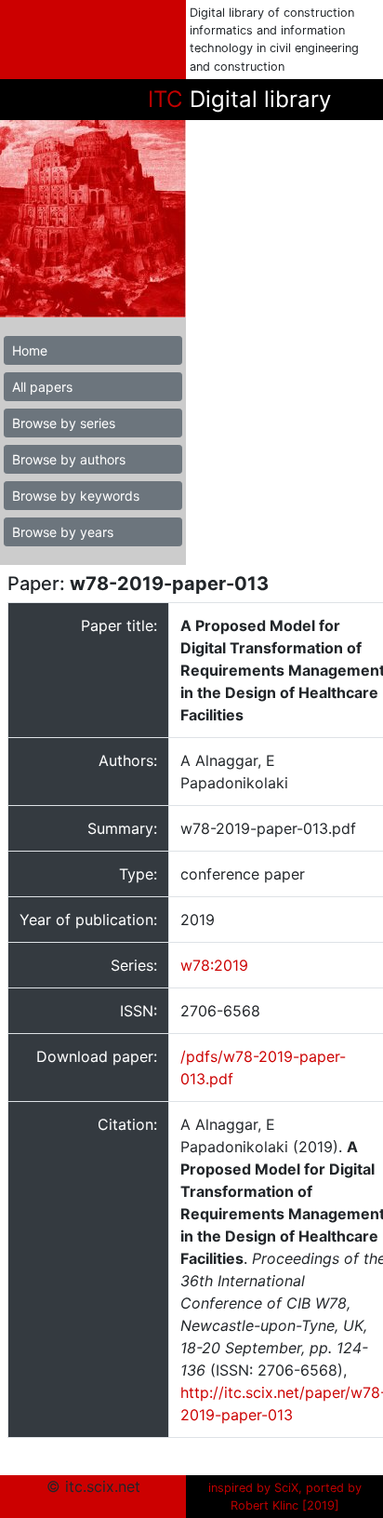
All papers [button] (42, 387)
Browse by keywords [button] (75, 496)
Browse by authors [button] (68, 459)
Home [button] (29, 350)
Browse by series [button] (63, 423)
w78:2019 (214, 965)
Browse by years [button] (62, 532)
